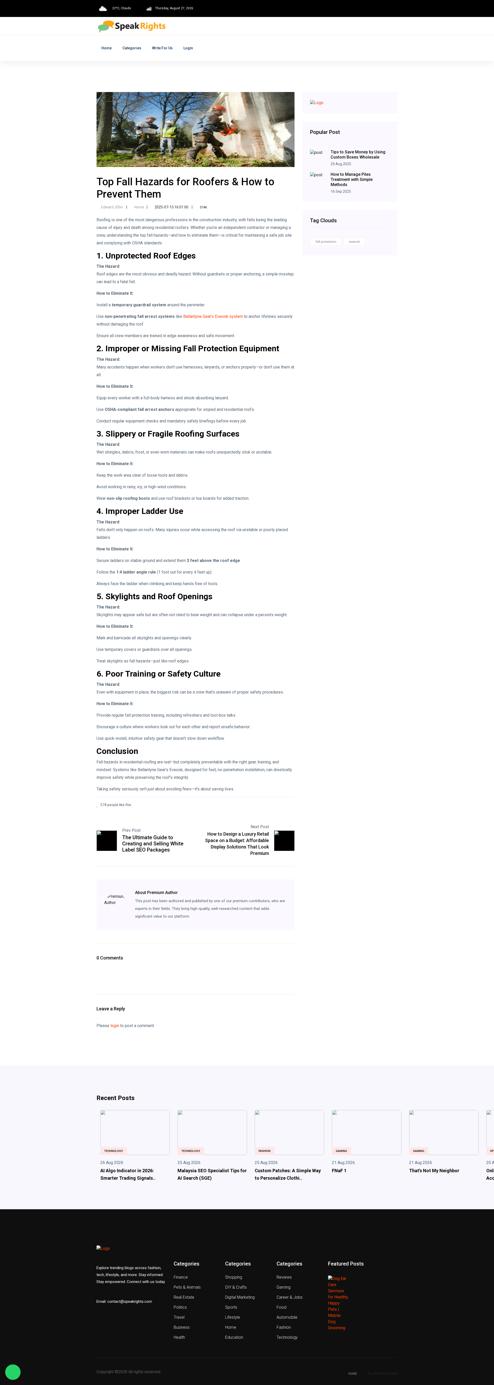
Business (182, 1327)
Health (179, 1337)
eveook (354, 242)
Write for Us (162, 48)
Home (106, 48)
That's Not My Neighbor (434, 1170)
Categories (131, 48)
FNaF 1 (339, 1170)
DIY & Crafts (236, 1287)
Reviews (284, 1277)
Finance (181, 1277)
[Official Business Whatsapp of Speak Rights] (13, 1372)
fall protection (325, 242)
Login (188, 48)
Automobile (287, 1317)
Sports (231, 1307)
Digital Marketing (240, 1297)
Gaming (341, 1151)
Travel (179, 1317)
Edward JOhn (112, 207)
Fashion (264, 1151)
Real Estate (184, 1297)
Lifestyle (232, 1317)
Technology (113, 1151)
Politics (180, 1307)
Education (234, 1337)
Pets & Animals (187, 1287)
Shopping (233, 1277)
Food (281, 1307)
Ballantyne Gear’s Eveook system (213, 316)
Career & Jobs (290, 1297)
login (114, 1025)
